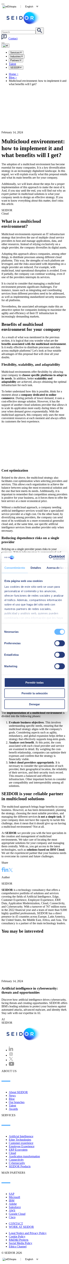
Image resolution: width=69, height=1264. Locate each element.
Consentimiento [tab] (14, 567)
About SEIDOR (18, 1092)
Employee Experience (21, 1146)
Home (13, 74)
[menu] (2, 42)
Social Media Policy (20, 1243)
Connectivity (16, 1159)
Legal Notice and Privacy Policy (28, 1233)
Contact (12, 38)
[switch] (59, 643)
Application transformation (24, 1156)
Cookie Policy (17, 1236)
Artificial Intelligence (21, 1136)
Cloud (12, 1153)
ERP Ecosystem (18, 1149)
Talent (12, 63)
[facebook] (2, 870)
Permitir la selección (35, 693)
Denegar (34, 704)
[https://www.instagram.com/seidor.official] (11, 1055)
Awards (13, 1108)
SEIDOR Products (20, 1166)
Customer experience (21, 1143)
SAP (11, 1193)
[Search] (40, 30)
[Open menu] (5, 46)
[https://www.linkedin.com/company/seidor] (11, 1050)
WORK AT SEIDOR (21, 1226)
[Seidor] (23, 17)
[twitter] (10, 870)
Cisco (12, 1217)
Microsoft (14, 1197)
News (12, 1095)
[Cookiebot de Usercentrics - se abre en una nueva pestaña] (49, 557)
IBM (11, 1200)
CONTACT (16, 1223)
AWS (12, 1210)
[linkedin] (6, 870)
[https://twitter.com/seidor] (11, 1059)
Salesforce (15, 1207)
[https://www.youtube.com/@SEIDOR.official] (11, 1064)
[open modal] (2, 4)
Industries (15, 56)
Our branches (16, 1102)
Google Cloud (17, 1213)
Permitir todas (34, 682)
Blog (13, 77)
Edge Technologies (20, 1139)
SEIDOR (15, 67)
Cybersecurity (17, 1163)
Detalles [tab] (35, 567)
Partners (14, 60)
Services (15, 52)
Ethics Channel (17, 1246)
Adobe (13, 1203)
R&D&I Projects (18, 1239)
